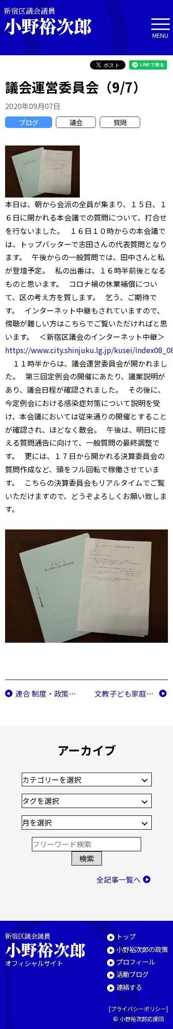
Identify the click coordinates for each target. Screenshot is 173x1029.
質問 (119, 122)
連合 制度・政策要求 (49, 693)
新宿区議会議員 (47, 21)
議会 (76, 122)
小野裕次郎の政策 (142, 949)
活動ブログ (132, 974)
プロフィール (135, 961)
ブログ (28, 122)
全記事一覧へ (118, 879)
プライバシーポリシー (138, 1008)
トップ (126, 936)
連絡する (129, 987)
